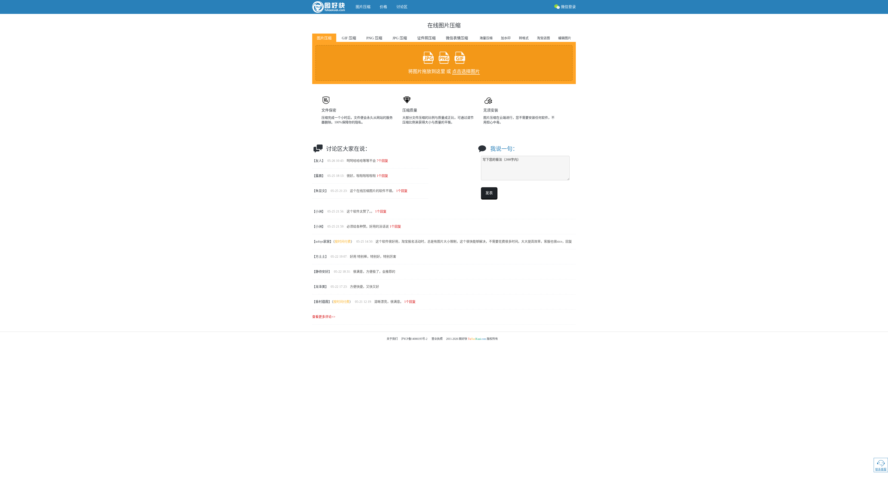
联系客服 (880, 469)
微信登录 (568, 7)
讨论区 (401, 7)
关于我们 (392, 339)
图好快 (331, 7)
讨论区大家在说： (348, 149)
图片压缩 (363, 7)
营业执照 (437, 339)
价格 (383, 7)
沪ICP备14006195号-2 (414, 339)
